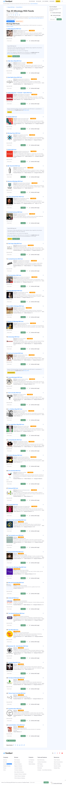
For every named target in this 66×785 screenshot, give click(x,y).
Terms (4, 769)
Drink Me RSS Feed (13, 504)
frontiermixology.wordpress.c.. (23, 457)
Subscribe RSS (9, 38)
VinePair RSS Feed (12, 116)
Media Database (32, 763)
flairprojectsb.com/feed (22, 245)
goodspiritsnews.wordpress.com (23, 80)
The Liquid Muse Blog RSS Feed (16, 424)
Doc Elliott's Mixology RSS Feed (16, 306)
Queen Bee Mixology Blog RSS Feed (17, 567)
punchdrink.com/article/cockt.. (23, 151)
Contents (16, 12)
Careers (7, 763)
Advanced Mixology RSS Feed (15, 181)
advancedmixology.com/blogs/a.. (23, 183)
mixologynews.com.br (21, 136)
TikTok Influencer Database (19, 778)
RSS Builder (39, 767)
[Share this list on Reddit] (15, 15)
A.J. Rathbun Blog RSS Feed (15, 409)
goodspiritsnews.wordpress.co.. (23, 79)
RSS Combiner (45, 1)
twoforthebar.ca (20, 395)
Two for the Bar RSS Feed (14, 392)
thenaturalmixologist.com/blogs (23, 680)
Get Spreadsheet (11, 372)
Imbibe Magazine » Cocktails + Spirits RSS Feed (20, 92)
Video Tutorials (57, 759)
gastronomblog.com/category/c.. (23, 277)
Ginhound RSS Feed (13, 488)
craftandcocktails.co (21, 356)
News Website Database (19, 772)
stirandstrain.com (20, 473)
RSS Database (17, 759)
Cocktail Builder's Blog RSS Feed (16, 725)
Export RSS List (19, 7)
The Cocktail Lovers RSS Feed (15, 535)
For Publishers (31, 759)
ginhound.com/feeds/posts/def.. (23, 490)
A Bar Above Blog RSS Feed (14, 61)
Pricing (58, 1)
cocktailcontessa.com (21, 215)
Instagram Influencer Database (20, 774)
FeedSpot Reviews (6, 765)
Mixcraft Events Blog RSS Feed (16, 582)
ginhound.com (20, 491)
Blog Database (17, 761)
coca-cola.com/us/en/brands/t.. (23, 632)
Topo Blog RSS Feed (13, 629)
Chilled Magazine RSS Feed (14, 28)
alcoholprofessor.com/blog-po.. (23, 616)
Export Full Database (34, 3)
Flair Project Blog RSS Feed (15, 243)
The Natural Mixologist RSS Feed (16, 677)
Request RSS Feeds (11, 7)
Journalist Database (18, 767)
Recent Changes (57, 763)
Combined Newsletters (41, 761)
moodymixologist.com (21, 293)
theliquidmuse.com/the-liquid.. (23, 426)
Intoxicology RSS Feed (13, 336)
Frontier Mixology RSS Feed (15, 455)
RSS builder (38, 1)
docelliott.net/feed (21, 307)
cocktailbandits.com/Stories (22, 442)
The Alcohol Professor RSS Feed (16, 613)
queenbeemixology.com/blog (22, 570)
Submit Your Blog (10, 21)
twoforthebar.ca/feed (21, 394)
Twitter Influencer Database (19, 776)
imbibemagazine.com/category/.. (23, 94)
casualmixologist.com (21, 380)
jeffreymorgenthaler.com (22, 199)
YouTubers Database (18, 769)
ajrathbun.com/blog (21, 412)
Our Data (5, 761)
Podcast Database (18, 763)
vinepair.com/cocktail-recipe (22, 119)
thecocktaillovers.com (21, 538)
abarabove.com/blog (21, 63)
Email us (9, 56)
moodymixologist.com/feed (22, 292)
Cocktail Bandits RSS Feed (15, 439)
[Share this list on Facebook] (9, 15)
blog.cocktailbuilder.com (22, 728)
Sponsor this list (19, 21)
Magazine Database (18, 765)
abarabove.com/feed (21, 62)
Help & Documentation (58, 761)
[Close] (65, 780)
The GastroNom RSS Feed (14, 275)
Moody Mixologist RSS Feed (15, 290)
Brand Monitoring (40, 759)
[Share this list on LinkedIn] (13, 15)
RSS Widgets (39, 763)
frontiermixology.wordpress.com (23, 458)
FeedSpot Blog (57, 767)
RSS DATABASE (32, 1)
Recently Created (57, 765)
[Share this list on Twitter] (11, 15)
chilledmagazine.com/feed (22, 30)
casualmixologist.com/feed (22, 379)
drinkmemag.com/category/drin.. (23, 506)
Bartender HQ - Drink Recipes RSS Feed (18, 646)
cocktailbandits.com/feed (22, 441)
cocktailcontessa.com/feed (22, 213)
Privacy (4, 767)
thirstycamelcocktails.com (22, 696)
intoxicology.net (20, 339)
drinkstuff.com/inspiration (22, 600)
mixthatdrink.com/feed (21, 167)
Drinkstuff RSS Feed (13, 598)
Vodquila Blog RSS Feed (14, 662)
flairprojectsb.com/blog (21, 246)
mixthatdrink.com (20, 168)
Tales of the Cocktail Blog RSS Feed (17, 520)
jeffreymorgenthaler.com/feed (23, 198)
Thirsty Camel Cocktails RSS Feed (16, 693)
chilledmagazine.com (21, 31)
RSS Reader (52, 1)
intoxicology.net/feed (21, 338)
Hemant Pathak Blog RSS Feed (15, 551)
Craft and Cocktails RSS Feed (15, 353)
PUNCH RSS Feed (11, 149)
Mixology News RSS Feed (14, 133)
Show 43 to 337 (12, 740)
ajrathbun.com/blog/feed (22, 410)
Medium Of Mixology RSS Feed (15, 321)
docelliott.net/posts (21, 309)
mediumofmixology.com (21, 324)
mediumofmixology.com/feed (23, 323)
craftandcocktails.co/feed (22, 355)
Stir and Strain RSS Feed (14, 470)
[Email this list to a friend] (17, 15)
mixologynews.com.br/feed (22, 134)
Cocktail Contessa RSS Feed (15, 212)
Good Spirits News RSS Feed (15, 77)
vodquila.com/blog (20, 665)
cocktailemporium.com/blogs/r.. (23, 260)
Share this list (9, 745)
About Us (5, 759)
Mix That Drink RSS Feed (14, 166)
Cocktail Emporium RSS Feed (15, 259)
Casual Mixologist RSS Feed (15, 377)
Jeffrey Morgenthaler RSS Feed (16, 196)
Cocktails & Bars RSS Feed (14, 708)
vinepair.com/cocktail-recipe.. (23, 118)
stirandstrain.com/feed (21, 472)
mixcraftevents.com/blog (22, 585)
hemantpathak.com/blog (22, 554)
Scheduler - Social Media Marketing (44, 769)
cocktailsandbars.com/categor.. (23, 711)
